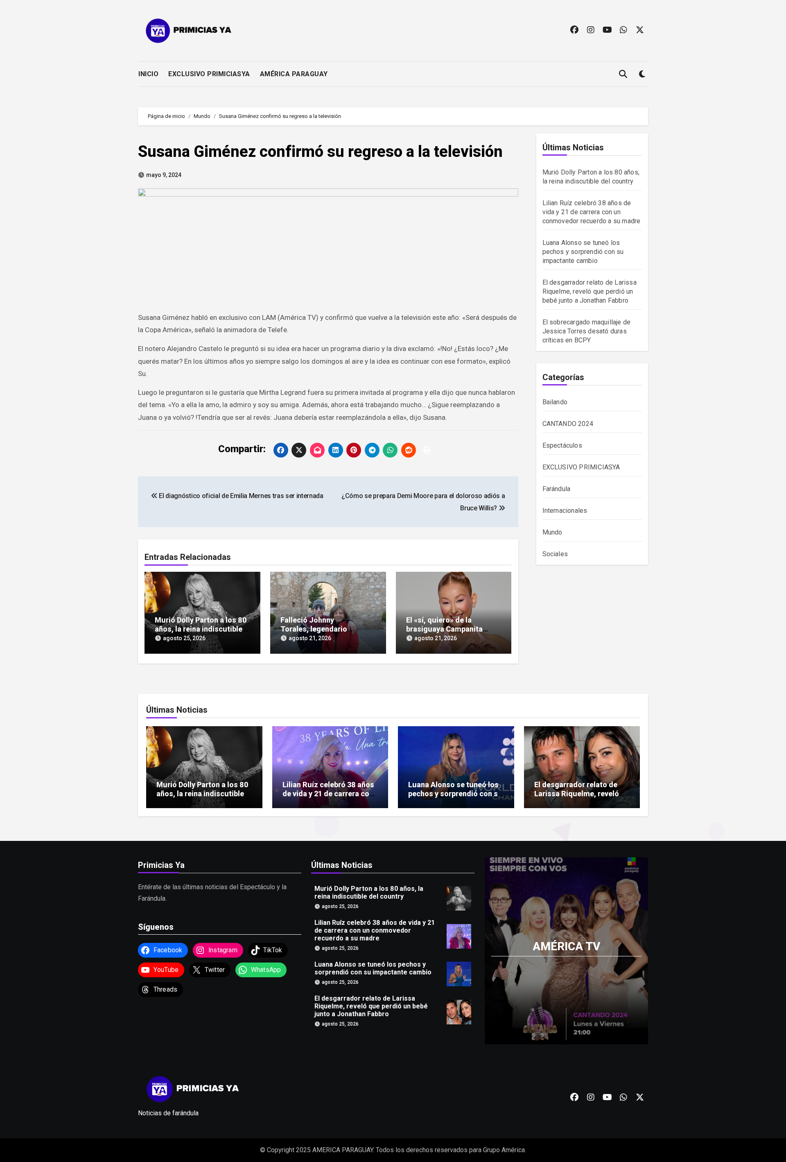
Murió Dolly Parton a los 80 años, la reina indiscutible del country (200, 629)
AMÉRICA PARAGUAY (294, 74)
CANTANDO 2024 (568, 424)
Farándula (556, 489)
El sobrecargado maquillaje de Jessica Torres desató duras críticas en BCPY (586, 331)
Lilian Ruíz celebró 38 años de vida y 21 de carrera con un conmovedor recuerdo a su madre (591, 212)
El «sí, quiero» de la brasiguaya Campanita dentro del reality (444, 629)
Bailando (555, 402)
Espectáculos (562, 445)
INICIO (148, 74)
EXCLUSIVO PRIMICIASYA (209, 74)
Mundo (552, 532)
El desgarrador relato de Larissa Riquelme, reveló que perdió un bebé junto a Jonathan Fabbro (589, 291)
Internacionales (564, 510)
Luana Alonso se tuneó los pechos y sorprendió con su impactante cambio (583, 252)
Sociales (555, 554)
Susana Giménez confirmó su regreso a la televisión (320, 152)
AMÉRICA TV (566, 946)
